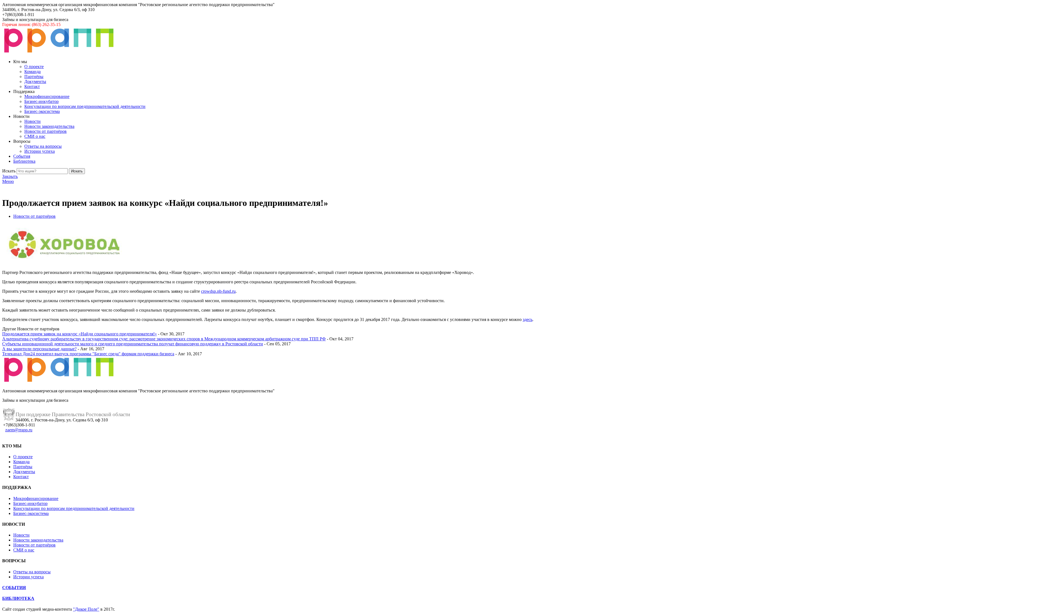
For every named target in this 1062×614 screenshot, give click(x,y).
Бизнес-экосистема (42, 111)
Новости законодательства (49, 126)
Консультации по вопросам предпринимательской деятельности (84, 106)
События (21, 156)
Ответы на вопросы (43, 146)
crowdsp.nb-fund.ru (218, 291)
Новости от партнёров (45, 131)
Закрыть (10, 176)
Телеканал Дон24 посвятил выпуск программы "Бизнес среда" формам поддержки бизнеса (88, 353)
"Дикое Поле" (86, 609)
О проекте (34, 66)
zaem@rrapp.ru (18, 430)
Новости (32, 121)
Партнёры (33, 76)
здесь (527, 319)
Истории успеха (39, 151)
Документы (35, 81)
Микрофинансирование (46, 96)
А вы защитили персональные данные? (39, 348)
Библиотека (24, 161)
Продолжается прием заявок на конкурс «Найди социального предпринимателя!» (79, 333)
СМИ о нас (34, 136)
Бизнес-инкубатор (41, 101)
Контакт (32, 86)
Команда (32, 71)
